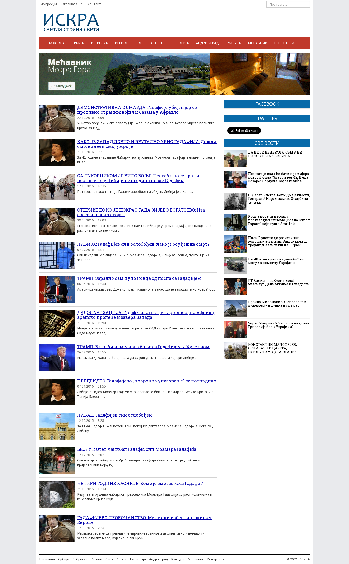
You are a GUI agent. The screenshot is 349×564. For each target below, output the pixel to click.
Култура (233, 43)
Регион (121, 43)
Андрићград (207, 43)
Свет (140, 43)
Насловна (55, 43)
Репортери (284, 43)
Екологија (179, 43)
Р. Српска (99, 43)
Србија (78, 43)
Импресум (48, 4)
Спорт (157, 43)
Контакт (94, 4)
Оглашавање (72, 4)
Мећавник (257, 43)
